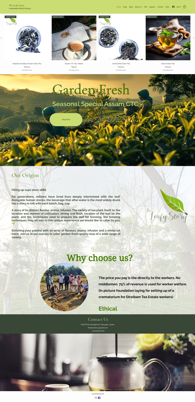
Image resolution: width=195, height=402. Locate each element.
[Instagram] (96, 398)
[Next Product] (193, 37)
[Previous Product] (1, 37)
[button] (184, 6)
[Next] (186, 282)
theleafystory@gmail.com (98, 328)
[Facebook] (99, 398)
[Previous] (9, 282)
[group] (97, 43)
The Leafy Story (16, 5)
